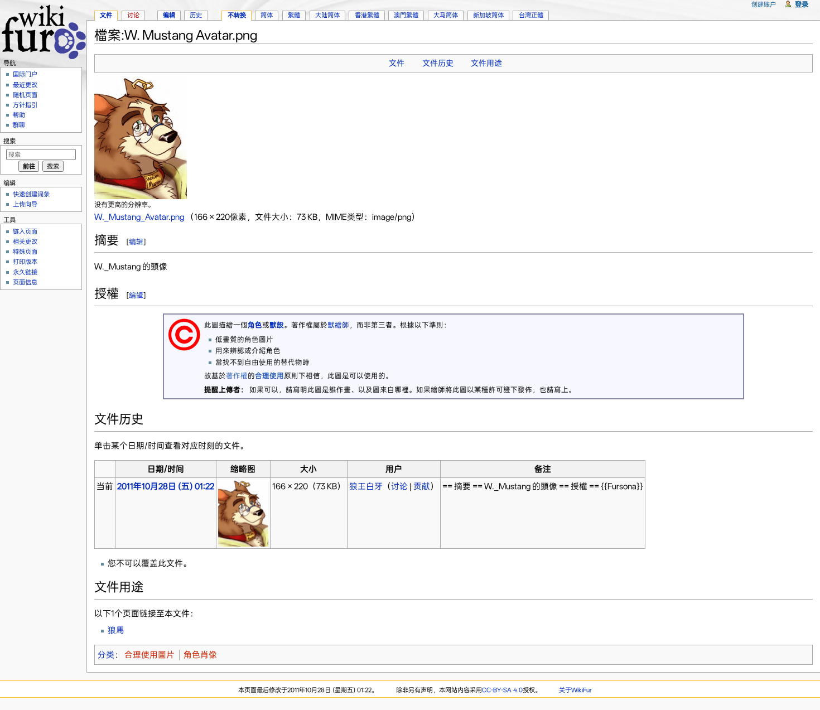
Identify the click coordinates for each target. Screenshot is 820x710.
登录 (801, 4)
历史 (196, 15)
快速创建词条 (31, 194)
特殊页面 (25, 251)
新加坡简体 (488, 15)
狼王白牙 (366, 486)
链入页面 (25, 231)
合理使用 (269, 375)
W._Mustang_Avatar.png (139, 217)
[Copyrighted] (184, 334)
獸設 (276, 325)
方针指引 (25, 105)
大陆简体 (327, 15)
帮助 (19, 115)
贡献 (421, 486)
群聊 (19, 125)
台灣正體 (531, 15)
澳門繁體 (406, 15)
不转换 (237, 15)
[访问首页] (43, 30)
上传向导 (25, 204)
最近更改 (25, 85)
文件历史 (438, 63)
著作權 (237, 375)
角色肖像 (200, 655)
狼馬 (116, 630)
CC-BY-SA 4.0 (502, 690)
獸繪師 (338, 325)
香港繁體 (367, 15)
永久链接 (25, 272)
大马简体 (445, 15)
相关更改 (25, 241)
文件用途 (486, 63)
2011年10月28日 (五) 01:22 (165, 486)
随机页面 (25, 95)
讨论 (399, 486)
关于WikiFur (575, 690)
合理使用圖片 (149, 655)
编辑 (136, 242)
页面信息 (25, 282)
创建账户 (763, 4)
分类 (106, 655)
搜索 (9, 141)
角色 (255, 325)
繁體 (294, 15)
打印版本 (25, 261)
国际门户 (25, 74)
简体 (267, 15)
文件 (396, 63)
